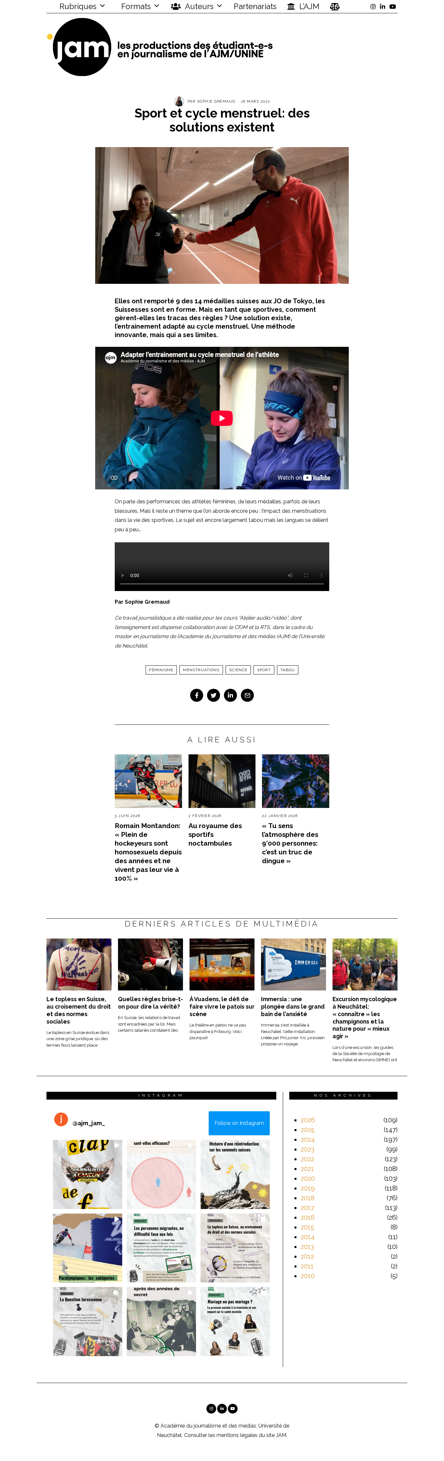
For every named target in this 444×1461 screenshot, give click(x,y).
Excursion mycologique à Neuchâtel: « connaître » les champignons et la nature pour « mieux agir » (365, 1017)
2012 (307, 1256)
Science (238, 670)
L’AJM (308, 6)
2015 (307, 1227)
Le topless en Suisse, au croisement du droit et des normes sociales (78, 1010)
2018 (307, 1198)
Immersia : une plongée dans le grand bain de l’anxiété (293, 1006)
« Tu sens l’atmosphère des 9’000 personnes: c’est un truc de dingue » (290, 843)
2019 (308, 1188)
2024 (308, 1139)
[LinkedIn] (382, 6)
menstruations (201, 670)
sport (264, 670)
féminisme (161, 670)
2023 (307, 1149)
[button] (87, 1174)
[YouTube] (393, 6)
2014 (308, 1237)
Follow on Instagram (239, 1123)
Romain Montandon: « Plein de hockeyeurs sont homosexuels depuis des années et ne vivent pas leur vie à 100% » (148, 852)
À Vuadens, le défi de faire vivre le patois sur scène (222, 1006)
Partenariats (255, 6)
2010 (308, 1276)
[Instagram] (373, 6)
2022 (307, 1159)
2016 (308, 1217)
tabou (288, 670)
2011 (307, 1266)
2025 (308, 1130)
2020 (308, 1178)
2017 (307, 1208)
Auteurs (198, 6)
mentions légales (236, 1435)
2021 (307, 1169)
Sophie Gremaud (216, 101)
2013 (307, 1247)
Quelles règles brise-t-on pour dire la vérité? (150, 1003)
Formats (135, 6)
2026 (308, 1120)
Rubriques (77, 6)
